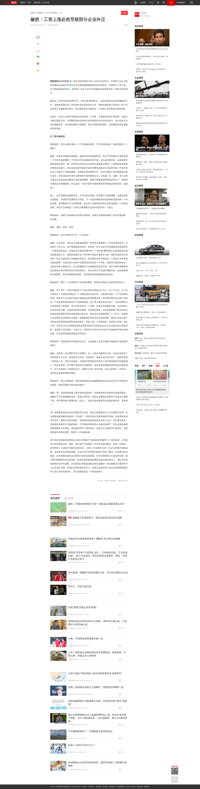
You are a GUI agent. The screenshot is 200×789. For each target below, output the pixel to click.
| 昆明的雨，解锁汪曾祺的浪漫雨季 (151, 353)
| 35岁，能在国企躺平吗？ (146, 358)
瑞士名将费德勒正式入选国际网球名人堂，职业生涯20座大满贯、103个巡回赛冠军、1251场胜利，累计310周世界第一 (97, 718)
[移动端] (136, 2)
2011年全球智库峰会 (51, 13)
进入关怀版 (45, 2)
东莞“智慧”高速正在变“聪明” (82, 607)
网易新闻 (144, 13)
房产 (144, 366)
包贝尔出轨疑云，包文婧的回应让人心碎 (150, 229)
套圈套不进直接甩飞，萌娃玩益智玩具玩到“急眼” (97, 517)
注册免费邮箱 (180, 2)
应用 (29, 2)
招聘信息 (98, 786)
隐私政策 (112, 786)
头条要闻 (139, 78)
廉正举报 (140, 786)
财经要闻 (139, 26)
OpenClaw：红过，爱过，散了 (147, 270)
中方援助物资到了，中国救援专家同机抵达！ (91, 731)
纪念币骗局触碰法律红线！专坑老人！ (149, 64)
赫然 (71, 85)
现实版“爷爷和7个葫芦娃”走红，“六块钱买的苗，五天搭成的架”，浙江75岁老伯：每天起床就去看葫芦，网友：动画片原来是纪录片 (97, 555)
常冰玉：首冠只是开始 (79, 586)
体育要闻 (139, 132)
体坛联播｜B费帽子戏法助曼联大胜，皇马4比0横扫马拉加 (98, 572)
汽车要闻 (139, 282)
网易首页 (23, 2)
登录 (171, 2)
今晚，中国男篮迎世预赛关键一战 (85, 638)
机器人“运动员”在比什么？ (81, 745)
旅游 (157, 366)
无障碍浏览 (37, 2)
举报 (126, 25)
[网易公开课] (143, 2)
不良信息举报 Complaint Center (126, 786)
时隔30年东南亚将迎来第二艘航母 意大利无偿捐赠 (94, 538)
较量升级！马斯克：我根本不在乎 (148, 276)
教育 (137, 366)
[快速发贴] (38, 37)
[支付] (158, 2)
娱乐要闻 (139, 186)
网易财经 (40, 13)
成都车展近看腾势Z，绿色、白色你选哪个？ (152, 312)
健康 (151, 366)
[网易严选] (151, 2)
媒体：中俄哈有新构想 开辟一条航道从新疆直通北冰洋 (96, 504)
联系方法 (91, 786)
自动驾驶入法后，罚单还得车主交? (148, 258)
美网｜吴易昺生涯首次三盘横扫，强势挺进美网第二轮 (96, 687)
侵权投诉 (146, 786)
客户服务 (105, 786)
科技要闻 (139, 235)
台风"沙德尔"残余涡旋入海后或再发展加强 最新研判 (94, 673)
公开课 (165, 366)
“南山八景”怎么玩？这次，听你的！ (148, 405)
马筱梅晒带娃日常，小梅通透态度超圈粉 (150, 208)
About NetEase (76, 786)
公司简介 (84, 786)
